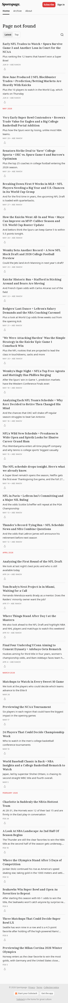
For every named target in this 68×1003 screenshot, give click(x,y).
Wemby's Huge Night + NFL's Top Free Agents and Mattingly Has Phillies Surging (34, 373)
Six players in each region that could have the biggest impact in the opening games (33, 713)
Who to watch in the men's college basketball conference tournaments (28, 742)
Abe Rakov (15, 65)
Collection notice (51, 987)
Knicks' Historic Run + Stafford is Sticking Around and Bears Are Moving (32, 281)
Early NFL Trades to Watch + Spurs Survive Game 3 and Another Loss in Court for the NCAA (33, 48)
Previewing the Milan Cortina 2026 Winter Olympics (32, 950)
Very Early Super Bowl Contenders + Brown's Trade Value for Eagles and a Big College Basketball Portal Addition (34, 121)
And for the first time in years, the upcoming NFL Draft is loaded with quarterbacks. (34, 198)
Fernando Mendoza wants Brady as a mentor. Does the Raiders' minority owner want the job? (34, 597)
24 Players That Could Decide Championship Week (33, 734)
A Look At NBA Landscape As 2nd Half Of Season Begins (31, 833)
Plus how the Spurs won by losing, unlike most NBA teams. (32, 132)
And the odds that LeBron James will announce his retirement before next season (31, 535)
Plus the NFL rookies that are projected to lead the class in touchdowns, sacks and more (31, 352)
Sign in (61, 4)
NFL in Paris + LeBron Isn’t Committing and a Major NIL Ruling (33, 498)
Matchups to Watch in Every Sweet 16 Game (33, 681)
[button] (6, 11)
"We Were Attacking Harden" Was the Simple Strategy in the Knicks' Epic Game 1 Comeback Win (34, 342)
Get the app (47, 993)
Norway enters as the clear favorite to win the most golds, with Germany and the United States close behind (32, 958)
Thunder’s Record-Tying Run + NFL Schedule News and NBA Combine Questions (33, 527)
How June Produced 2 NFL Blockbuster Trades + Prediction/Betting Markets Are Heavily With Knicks (32, 81)
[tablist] (11, 34)
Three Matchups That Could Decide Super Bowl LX (32, 920)
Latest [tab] (8, 34)
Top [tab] (16, 34)
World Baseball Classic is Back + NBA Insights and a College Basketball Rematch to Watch (34, 765)
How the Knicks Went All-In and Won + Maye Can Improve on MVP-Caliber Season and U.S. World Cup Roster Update (33, 221)
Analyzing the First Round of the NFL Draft (32, 561)
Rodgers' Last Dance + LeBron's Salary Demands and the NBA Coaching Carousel (31, 310)
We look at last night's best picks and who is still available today (30, 568)
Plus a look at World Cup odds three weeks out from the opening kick (32, 319)
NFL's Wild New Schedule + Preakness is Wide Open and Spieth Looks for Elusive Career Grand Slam (31, 437)
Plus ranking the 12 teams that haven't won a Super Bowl (32, 58)
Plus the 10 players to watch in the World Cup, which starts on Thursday (33, 91)
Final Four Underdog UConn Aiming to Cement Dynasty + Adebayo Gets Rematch (32, 647)
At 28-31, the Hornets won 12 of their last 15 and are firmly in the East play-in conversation (33, 812)
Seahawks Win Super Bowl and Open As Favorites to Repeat (30, 891)
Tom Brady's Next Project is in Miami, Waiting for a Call (29, 589)
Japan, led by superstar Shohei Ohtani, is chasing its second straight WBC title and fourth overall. (32, 776)
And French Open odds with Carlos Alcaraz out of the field (33, 290)
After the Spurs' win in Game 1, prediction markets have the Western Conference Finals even (31, 381)
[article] (34, 56)
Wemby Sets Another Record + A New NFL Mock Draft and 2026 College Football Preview (32, 254)
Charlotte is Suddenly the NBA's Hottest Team (30, 804)
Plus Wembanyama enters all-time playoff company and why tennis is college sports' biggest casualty (32, 448)
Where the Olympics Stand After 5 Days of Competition (32, 862)
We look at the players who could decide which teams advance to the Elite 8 (33, 688)
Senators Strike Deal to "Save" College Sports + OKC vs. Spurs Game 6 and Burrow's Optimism (33, 154)
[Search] (62, 34)
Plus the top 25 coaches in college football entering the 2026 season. (34, 165)
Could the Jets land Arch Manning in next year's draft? (33, 262)
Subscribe (49, 4)
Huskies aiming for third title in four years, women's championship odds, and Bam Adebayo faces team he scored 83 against (33, 656)
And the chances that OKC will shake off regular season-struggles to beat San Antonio (30, 414)
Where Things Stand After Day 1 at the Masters (29, 618)
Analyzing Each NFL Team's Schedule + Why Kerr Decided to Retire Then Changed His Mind (33, 404)
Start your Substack (27, 993)
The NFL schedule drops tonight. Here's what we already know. (34, 468)
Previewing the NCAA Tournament (27, 707)
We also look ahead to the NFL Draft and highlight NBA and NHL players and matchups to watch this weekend (34, 626)
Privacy (31, 987)
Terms (39, 987)
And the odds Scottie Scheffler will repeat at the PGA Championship (32, 506)
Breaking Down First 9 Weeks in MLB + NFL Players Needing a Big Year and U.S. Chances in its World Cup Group (33, 188)
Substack (21, 999)
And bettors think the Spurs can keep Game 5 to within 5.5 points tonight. (34, 231)
